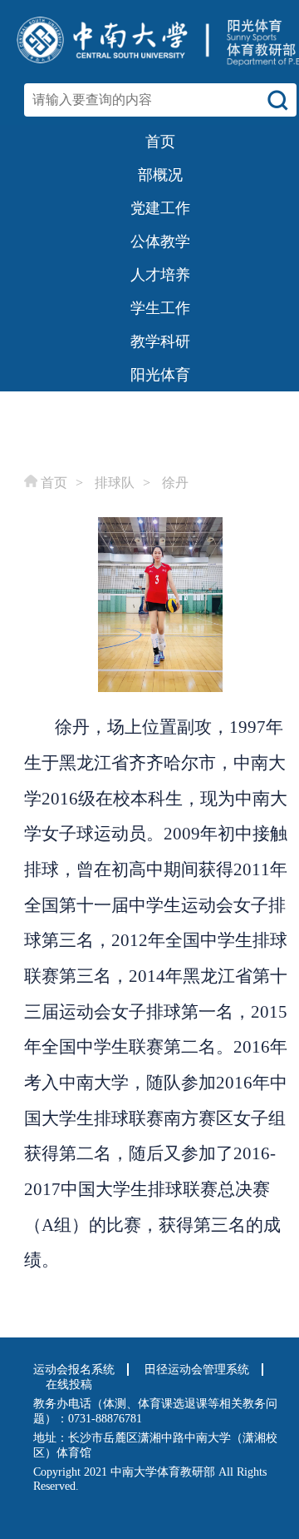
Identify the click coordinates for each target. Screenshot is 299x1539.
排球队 (115, 483)
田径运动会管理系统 (197, 1369)
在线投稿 (69, 1384)
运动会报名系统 (74, 1369)
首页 (54, 483)
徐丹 (175, 483)
